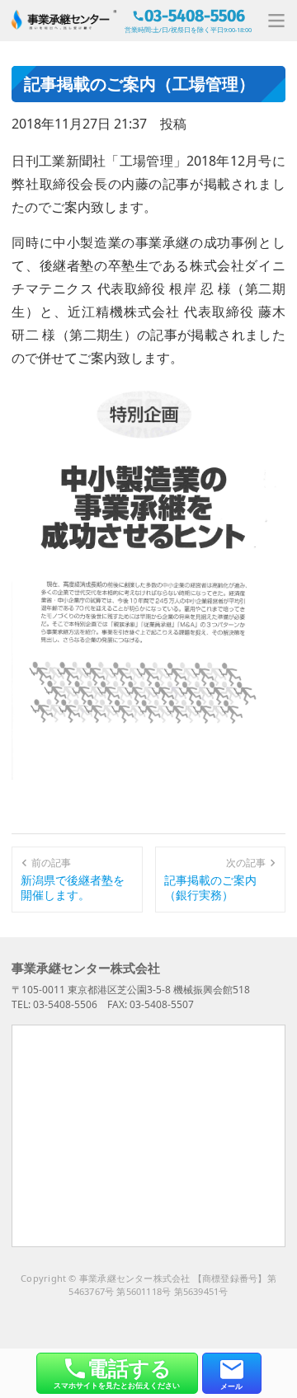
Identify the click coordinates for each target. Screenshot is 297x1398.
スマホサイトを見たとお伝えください (117, 1372)
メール (231, 1386)
